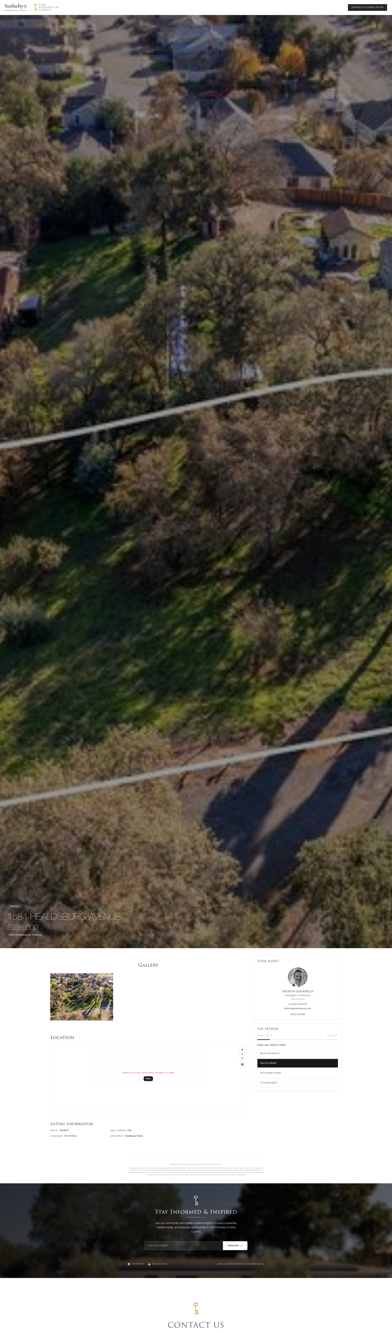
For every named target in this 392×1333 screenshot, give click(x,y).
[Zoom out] (242, 1054)
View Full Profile (297, 1014)
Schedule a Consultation (367, 7)
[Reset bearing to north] (242, 1058)
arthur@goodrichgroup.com (297, 1009)
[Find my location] (242, 1064)
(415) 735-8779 (298, 1004)
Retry (148, 1078)
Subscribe (233, 1246)
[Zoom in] (242, 1049)
